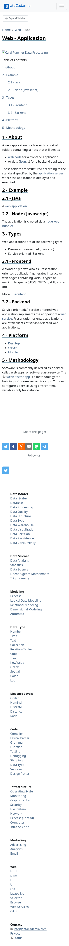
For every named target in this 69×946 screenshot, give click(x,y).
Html (13, 871)
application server (50, 173)
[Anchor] (24, 137)
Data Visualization (22, 529)
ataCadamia (20, 5)
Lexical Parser (19, 738)
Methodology (15, 128)
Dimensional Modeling (26, 609)
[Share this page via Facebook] (13, 446)
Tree (13, 658)
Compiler (16, 734)
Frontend (21, 105)
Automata (17, 614)
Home (6, 30)
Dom (13, 876)
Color (14, 676)
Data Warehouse (22, 525)
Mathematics (40, 574)
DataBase (17, 503)
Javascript (17, 893)
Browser (16, 902)
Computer (17, 822)
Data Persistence (22, 538)
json (23, 161)
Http (13, 880)
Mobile (13, 352)
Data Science (19, 569)
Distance (16, 711)
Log (12, 680)
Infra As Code (19, 827)
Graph (14, 667)
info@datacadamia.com (30, 929)
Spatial (15, 671)
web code (15, 157)
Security (16, 805)
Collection (17, 645)
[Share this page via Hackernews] (21, 446)
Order (14, 698)
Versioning (17, 769)
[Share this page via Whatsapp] (36, 446)
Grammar (17, 742)
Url (12, 885)
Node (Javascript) (26, 90)
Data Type (17, 521)
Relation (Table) (21, 649)
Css (12, 889)
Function (16, 747)
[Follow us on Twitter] (5, 470)
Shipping (16, 760)
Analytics (16, 849)
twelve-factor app (18, 377)
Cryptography (20, 800)
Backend (20, 113)
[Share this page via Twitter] (5, 446)
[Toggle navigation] (61, 6)
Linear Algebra (20, 574)
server (12, 348)
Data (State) (18, 498)
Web (18, 30)
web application (16, 206)
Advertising (18, 845)
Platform (12, 120)
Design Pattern (20, 774)
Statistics (16, 565)
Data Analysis (19, 560)
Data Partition (20, 534)
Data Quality (19, 512)
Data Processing (21, 507)
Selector (16, 898)
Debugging (18, 756)
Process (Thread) (22, 818)
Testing (15, 751)
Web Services (19, 907)
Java (17, 82)
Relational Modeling (24, 605)
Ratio (13, 716)
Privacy (15, 933)
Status (18, 938)
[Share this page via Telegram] (44, 446)
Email (14, 853)
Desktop (14, 343)
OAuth (14, 911)
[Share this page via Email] (28, 446)
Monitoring (18, 796)
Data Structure (20, 516)
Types (10, 97)
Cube (13, 654)
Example (12, 75)
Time (13, 636)
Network (16, 814)
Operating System (23, 791)
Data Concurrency (23, 543)
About (10, 67)
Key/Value (17, 663)
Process (15, 596)
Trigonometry (19, 578)
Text (13, 640)
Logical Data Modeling (25, 600)
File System (18, 809)
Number (16, 631)
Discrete (16, 707)
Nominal (16, 703)
